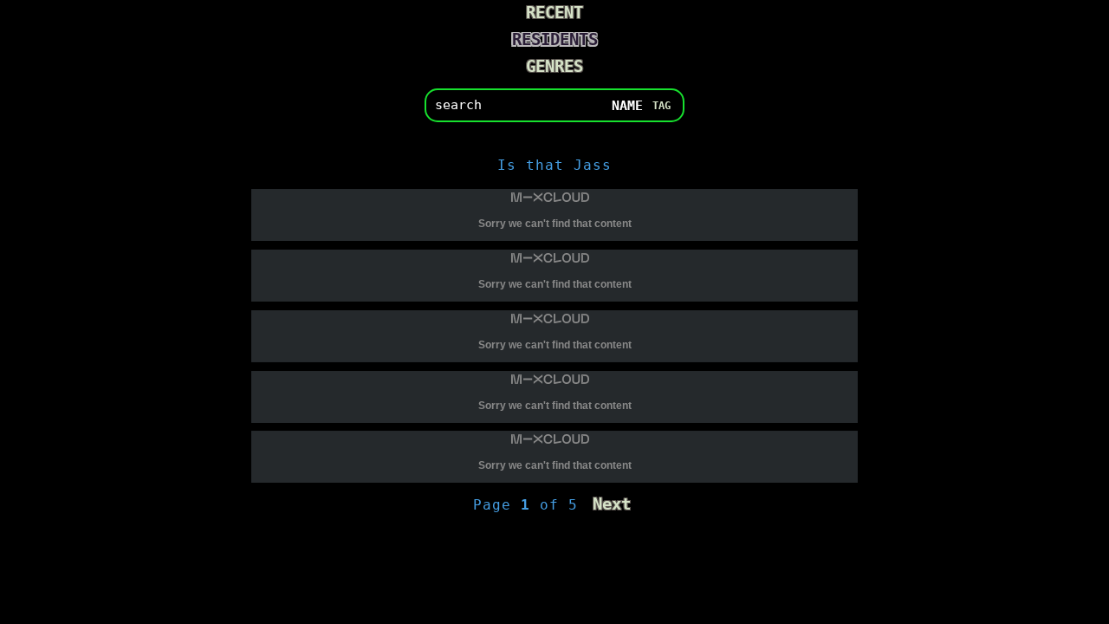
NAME (627, 105)
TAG (661, 105)
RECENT (554, 13)
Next (612, 504)
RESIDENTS (555, 39)
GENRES (554, 66)
